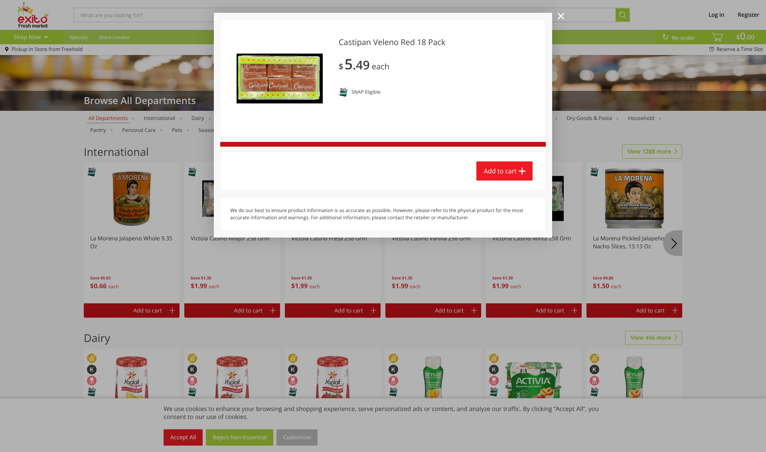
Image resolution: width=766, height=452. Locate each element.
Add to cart (500, 171)
